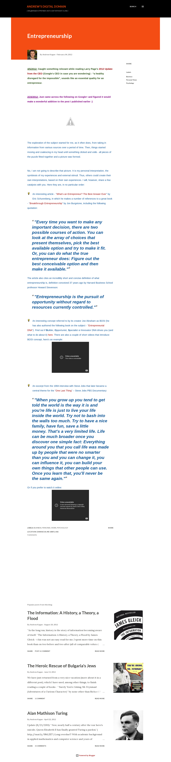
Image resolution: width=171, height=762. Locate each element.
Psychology (130, 83)
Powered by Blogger (87, 755)
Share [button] (129, 64)
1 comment (40, 698)
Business (129, 77)
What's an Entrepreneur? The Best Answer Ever (81, 194)
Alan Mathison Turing (47, 713)
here (50, 335)
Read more (100, 651)
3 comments (40, 746)
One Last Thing (64, 390)
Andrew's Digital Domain (46, 6)
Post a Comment (42, 651)
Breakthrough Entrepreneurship (46, 203)
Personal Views (131, 80)
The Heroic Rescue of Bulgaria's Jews (61, 665)
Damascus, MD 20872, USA (48, 532)
